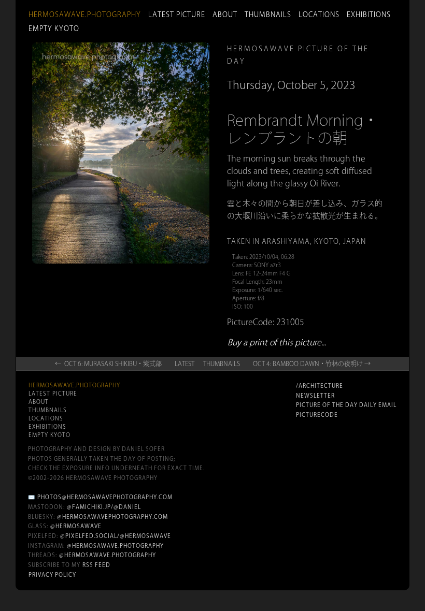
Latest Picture (176, 14)
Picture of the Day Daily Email (346, 405)
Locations (319, 14)
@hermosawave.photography (115, 545)
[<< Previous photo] (96, 284)
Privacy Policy (52, 574)
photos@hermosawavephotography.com (105, 497)
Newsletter (315, 395)
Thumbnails (268, 14)
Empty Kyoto (54, 28)
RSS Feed (96, 565)
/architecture (319, 385)
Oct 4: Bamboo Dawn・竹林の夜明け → (312, 363)
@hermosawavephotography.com (112, 516)
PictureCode (317, 414)
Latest (184, 363)
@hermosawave (76, 526)
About (224, 14)
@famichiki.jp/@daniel (104, 507)
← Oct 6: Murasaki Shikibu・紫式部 (108, 363)
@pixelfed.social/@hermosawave (115, 536)
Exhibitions (369, 14)
